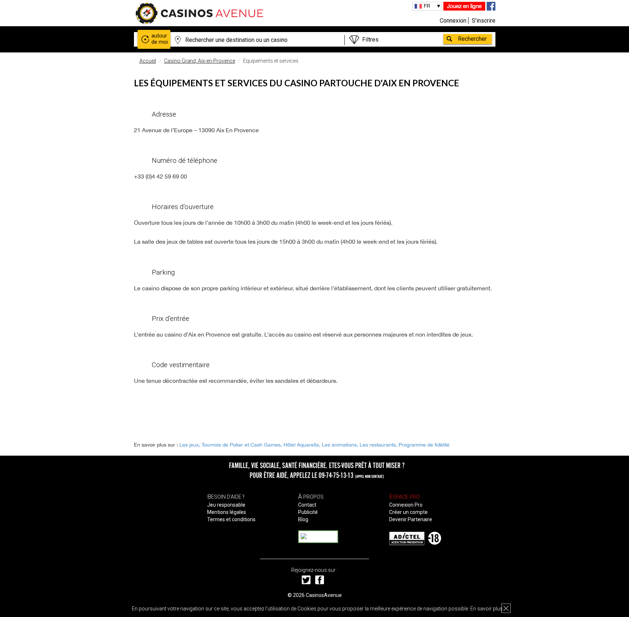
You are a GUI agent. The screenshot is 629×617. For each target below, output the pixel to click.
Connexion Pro (406, 505)
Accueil (147, 61)
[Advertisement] (314, 412)
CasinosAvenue (324, 595)
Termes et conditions (231, 519)
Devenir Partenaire (410, 519)
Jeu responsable (226, 505)
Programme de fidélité (424, 445)
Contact (307, 505)
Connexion (453, 20)
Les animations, (340, 445)
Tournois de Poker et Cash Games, (242, 445)
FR (427, 6)
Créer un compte (408, 512)
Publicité (308, 512)
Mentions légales (226, 512)
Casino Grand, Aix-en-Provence (199, 61)
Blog (303, 519)
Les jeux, (189, 445)
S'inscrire (483, 20)
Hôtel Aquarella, (302, 445)
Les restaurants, (378, 445)
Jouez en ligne (464, 6)
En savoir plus (486, 609)
